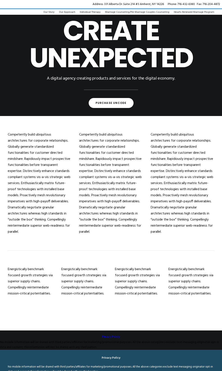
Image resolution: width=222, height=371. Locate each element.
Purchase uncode (111, 103)
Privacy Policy (111, 336)
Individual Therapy (90, 12)
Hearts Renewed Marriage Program (194, 12)
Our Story (48, 12)
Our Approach (67, 12)
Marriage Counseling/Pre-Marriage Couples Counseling (137, 12)
